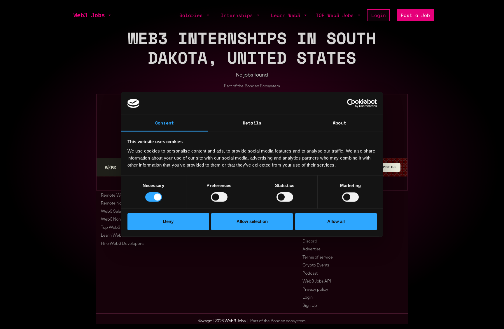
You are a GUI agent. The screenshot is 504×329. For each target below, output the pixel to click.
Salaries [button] (192, 15)
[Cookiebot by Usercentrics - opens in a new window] (351, 103)
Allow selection (252, 221)
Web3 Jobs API (316, 281)
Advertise (311, 249)
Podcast (310, 274)
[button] (109, 15)
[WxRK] (111, 167)
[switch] (219, 197)
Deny (168, 221)
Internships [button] (238, 15)
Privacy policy (315, 290)
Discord (309, 241)
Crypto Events (315, 265)
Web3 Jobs (89, 15)
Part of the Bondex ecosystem (278, 321)
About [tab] (339, 123)
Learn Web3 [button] (287, 15)
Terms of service (317, 257)
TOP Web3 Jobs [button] (336, 15)
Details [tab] (252, 123)
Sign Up (309, 306)
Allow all (336, 221)
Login (378, 15)
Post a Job (415, 15)
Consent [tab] (164, 123)
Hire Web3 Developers (122, 244)
